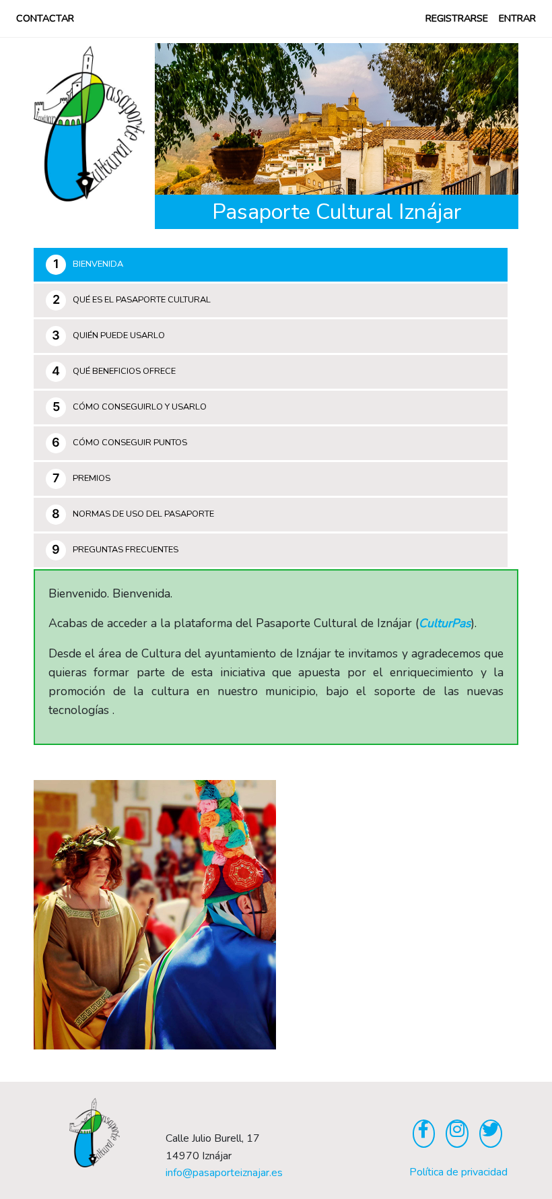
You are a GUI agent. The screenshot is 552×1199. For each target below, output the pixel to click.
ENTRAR (517, 18)
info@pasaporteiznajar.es (224, 1172)
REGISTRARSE (456, 18)
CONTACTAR (45, 18)
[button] (182, 119)
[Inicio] (457, 1130)
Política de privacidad (458, 1172)
